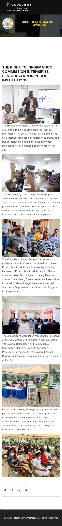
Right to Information (24, 517)
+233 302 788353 (21, 4)
